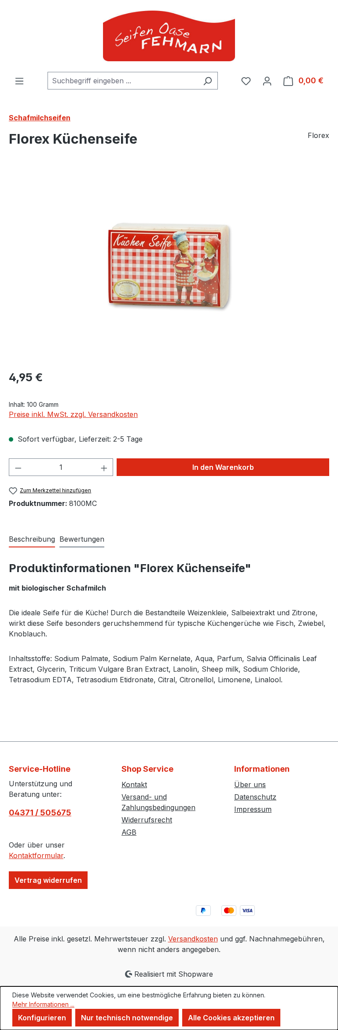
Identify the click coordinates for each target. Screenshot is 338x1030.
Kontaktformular (36, 855)
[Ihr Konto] (267, 80)
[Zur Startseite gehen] (169, 36)
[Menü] (19, 80)
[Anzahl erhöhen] (104, 467)
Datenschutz (255, 796)
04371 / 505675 (40, 812)
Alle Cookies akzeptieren (231, 1017)
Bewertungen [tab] (81, 539)
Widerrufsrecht (146, 819)
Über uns (250, 784)
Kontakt (134, 784)
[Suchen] (207, 80)
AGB (128, 832)
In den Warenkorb (223, 467)
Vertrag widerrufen (48, 880)
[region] (169, 267)
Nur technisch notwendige (127, 1017)
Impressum (253, 809)
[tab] (32, 539)
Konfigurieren (42, 1017)
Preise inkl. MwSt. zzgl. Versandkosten (73, 414)
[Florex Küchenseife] (169, 267)
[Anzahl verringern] (18, 467)
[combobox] (123, 80)
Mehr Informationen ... (43, 1004)
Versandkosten (193, 938)
